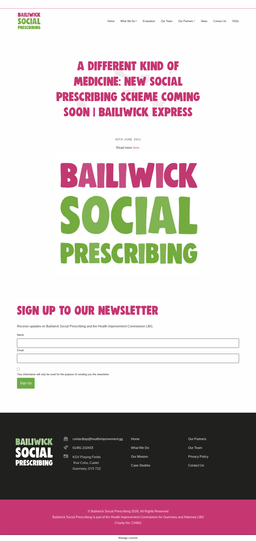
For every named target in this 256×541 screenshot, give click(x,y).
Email (20, 350)
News (204, 21)
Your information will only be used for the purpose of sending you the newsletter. (63, 374)
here (136, 147)
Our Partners (185, 21)
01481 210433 (83, 447)
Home (111, 21)
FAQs (235, 21)
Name (20, 334)
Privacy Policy (198, 456)
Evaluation (149, 21)
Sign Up (26, 383)
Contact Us (219, 21)
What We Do (127, 21)
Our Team (166, 21)
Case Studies (140, 465)
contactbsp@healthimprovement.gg (98, 439)
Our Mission (139, 456)
